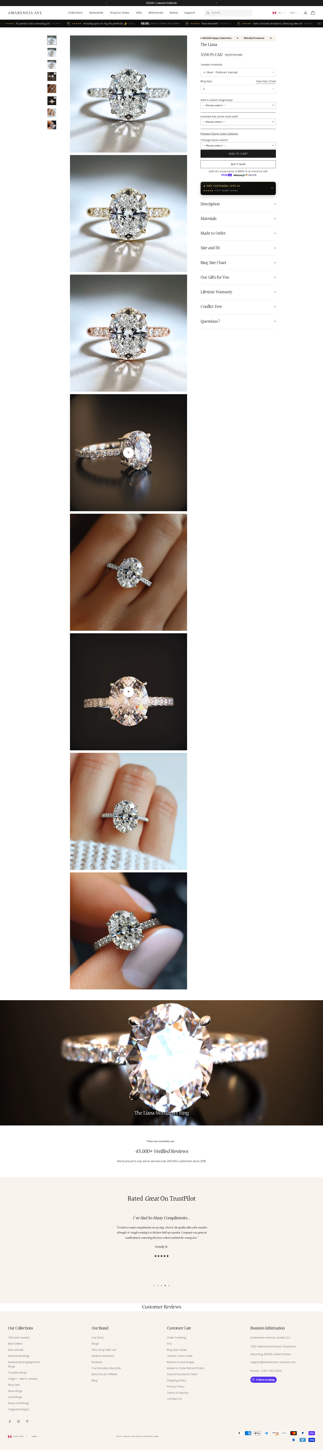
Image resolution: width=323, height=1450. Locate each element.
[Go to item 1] (52, 40)
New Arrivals (15, 1350)
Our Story (98, 1338)
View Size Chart (266, 81)
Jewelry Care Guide (179, 1356)
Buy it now (238, 164)
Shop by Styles (119, 13)
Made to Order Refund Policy (185, 1368)
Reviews (97, 1362)
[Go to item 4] (52, 76)
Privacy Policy (176, 1386)
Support (189, 13)
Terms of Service (177, 1393)
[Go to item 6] (52, 100)
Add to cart (238, 153)
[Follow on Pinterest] (27, 1421)
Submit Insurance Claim (182, 1374)
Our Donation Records (106, 1368)
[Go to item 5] (52, 88)
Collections (75, 13)
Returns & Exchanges (180, 1362)
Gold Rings (15, 1397)
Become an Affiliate (104, 1374)
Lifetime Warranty (103, 1356)
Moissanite (96, 13)
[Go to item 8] (52, 125)
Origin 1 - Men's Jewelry (23, 1379)
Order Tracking (176, 1338)
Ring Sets (14, 1385)
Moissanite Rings (19, 1356)
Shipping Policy (177, 1380)
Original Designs (18, 1409)
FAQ (169, 1344)
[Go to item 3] (52, 64)
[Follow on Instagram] (18, 1421)
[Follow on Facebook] (9, 1421)
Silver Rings (15, 1391)
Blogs (95, 1344)
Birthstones (156, 13)
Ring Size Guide (177, 1350)
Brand (174, 13)
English (292, 12)
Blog (94, 1380)
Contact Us (174, 1399)
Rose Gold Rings (18, 1403)
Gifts (139, 13)
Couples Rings (17, 1372)
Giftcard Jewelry (19, 1338)
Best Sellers (15, 1344)
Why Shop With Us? (104, 1350)
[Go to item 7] (52, 113)
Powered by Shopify (151, 1436)
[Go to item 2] (52, 52)
